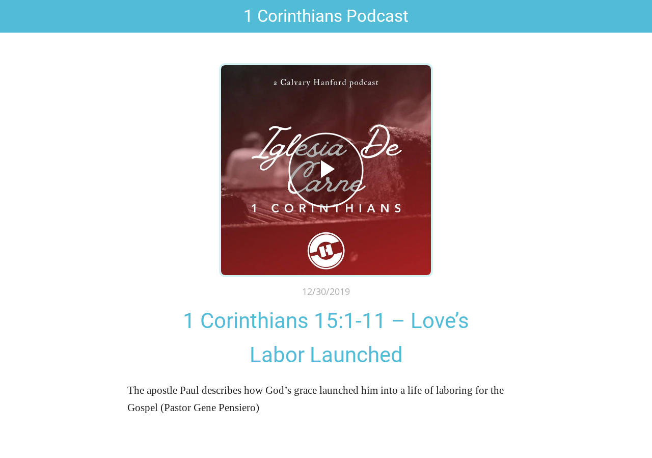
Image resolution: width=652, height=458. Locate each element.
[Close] (16, 16)
